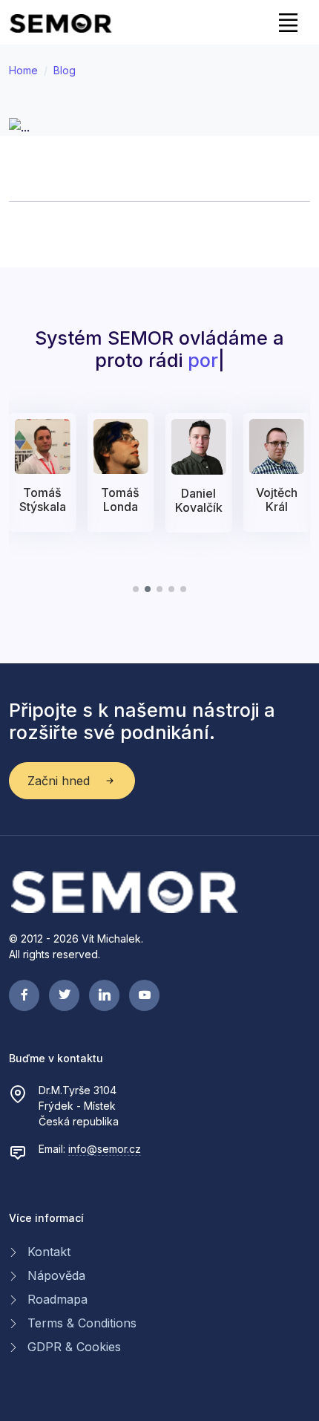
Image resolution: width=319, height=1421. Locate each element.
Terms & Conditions (82, 1323)
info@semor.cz (104, 1148)
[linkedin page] (104, 995)
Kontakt (48, 1251)
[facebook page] (24, 995)
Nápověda (56, 1275)
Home (23, 70)
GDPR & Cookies (74, 1346)
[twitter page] (64, 995)
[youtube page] (144, 995)
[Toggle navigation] (288, 22)
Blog (64, 70)
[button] (136, 589)
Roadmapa (57, 1299)
